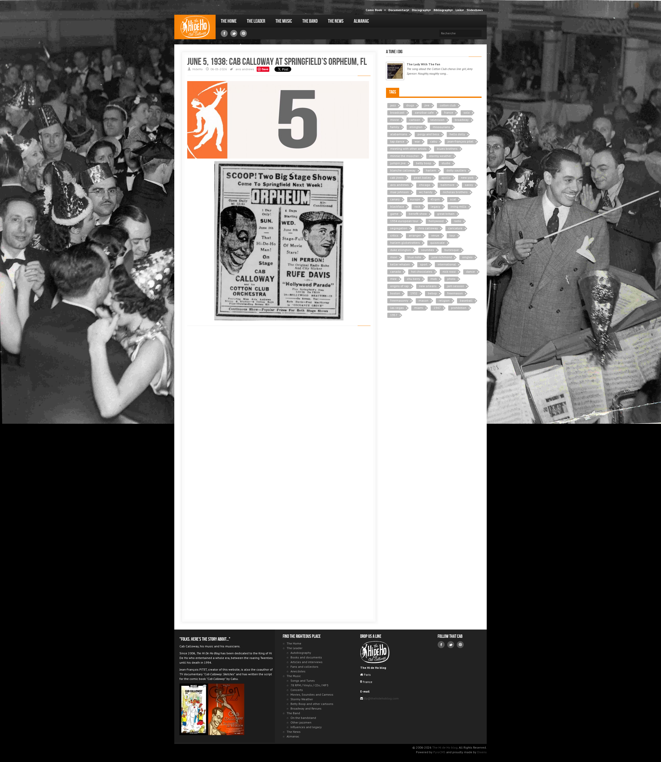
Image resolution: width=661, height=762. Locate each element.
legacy (435, 206)
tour (452, 235)
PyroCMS (439, 752)
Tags (392, 92)
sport (423, 264)
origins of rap (399, 286)
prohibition (458, 308)
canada (395, 271)
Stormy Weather (301, 699)
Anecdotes (297, 671)
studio (446, 163)
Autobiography (300, 653)
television (437, 120)
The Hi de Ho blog (195, 27)
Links (459, 10)
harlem (431, 170)
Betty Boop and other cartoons (311, 704)
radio (457, 221)
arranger (415, 235)
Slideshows (475, 10)
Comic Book (374, 10)
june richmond (441, 257)
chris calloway (428, 228)
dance (470, 271)
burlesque (451, 250)
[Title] (395, 71)
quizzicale (437, 243)
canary (395, 199)
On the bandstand (303, 718)
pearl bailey (422, 177)
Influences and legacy (306, 727)
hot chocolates (421, 271)
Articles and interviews (306, 662)
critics (394, 235)
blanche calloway (402, 170)
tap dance (397, 141)
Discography (421, 10)
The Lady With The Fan (423, 64)
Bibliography (443, 10)
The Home (229, 21)
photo (451, 279)
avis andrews (244, 69)
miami (418, 308)
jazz (393, 105)
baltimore (447, 185)
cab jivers (397, 177)
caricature (455, 228)
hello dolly (457, 134)
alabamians (398, 134)
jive (426, 105)
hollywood (436, 221)
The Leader (256, 21)
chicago (424, 185)
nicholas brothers (455, 192)
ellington (416, 127)
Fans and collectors (304, 667)
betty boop (423, 163)
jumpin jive (398, 163)
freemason (455, 293)
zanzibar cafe (424, 112)
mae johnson (399, 192)
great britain (445, 214)
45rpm (435, 199)
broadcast (397, 112)
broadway (462, 120)
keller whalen (400, 264)
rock (417, 206)
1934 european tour (404, 221)
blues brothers (447, 149)
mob (433, 279)
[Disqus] (279, 402)
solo (466, 112)
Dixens (482, 752)
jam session (455, 286)
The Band (310, 21)
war (417, 141)
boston (395, 293)
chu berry (413, 279)
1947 (437, 308)
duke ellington (400, 250)
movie (394, 120)
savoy (469, 185)
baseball (466, 300)
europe (415, 199)
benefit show (418, 214)
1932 (414, 293)
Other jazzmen (300, 722)
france (448, 112)
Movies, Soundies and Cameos (311, 694)
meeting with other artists (408, 149)
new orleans (428, 286)
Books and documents (306, 657)
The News (335, 21)
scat (453, 199)
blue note (414, 257)
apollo (446, 177)
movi (393, 257)
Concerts (296, 690)
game (394, 214)
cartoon (414, 120)
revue (435, 235)
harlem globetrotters (405, 243)
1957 (393, 315)
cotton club (448, 105)
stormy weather (440, 156)
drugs (410, 105)
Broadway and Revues (305, 708)
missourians (441, 127)
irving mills (458, 206)
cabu (433, 141)
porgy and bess (428, 134)
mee (393, 279)
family (394, 127)
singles (467, 257)
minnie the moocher (404, 156)
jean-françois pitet (460, 141)
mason (423, 300)
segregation (398, 228)
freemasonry (399, 300)
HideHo (197, 69)
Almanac (361, 21)
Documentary (398, 10)
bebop (432, 293)
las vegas (397, 308)
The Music (284, 21)
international (447, 264)
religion (444, 300)
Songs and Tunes (302, 680)
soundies (427, 250)
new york (467, 177)
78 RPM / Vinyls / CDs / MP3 (309, 685)
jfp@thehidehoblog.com (381, 698)
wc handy (425, 192)
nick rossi (449, 271)
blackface (397, 206)
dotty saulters (456, 170)
